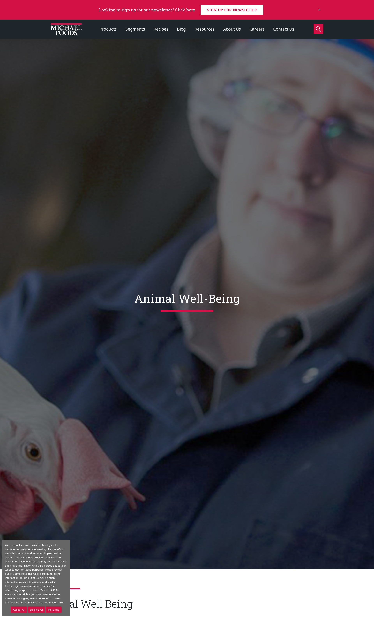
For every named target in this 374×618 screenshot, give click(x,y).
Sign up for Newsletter (232, 9)
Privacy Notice (18, 573)
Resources (204, 29)
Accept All (19, 609)
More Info (53, 609)
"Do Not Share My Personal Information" (34, 602)
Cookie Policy (41, 573)
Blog (181, 29)
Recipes (161, 29)
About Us (232, 29)
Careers (257, 29)
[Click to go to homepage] (66, 29)
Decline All (36, 609)
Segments (135, 29)
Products (108, 29)
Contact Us (283, 29)
